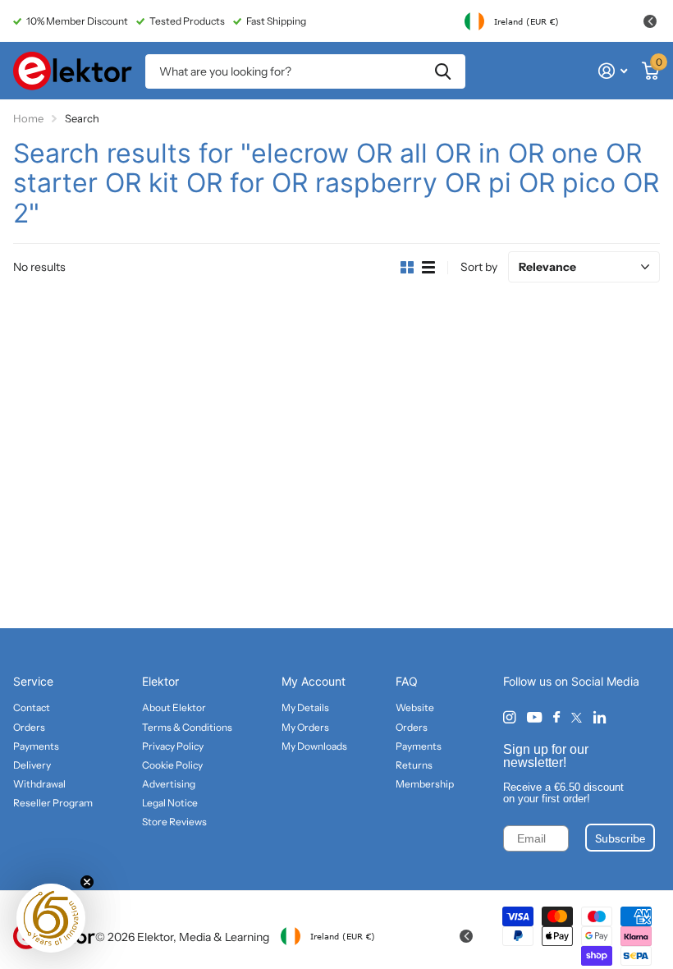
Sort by (478, 266)
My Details (305, 707)
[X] (576, 718)
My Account (314, 681)
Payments (36, 746)
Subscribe (620, 837)
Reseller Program (53, 803)
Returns (414, 765)
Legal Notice (170, 803)
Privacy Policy (173, 746)
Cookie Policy (172, 765)
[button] (50, 918)
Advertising (168, 784)
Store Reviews (174, 821)
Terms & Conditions (187, 727)
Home (28, 118)
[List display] (428, 267)
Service (33, 681)
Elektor (160, 681)
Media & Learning (224, 937)
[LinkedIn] (599, 717)
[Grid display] (407, 267)
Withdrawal (39, 784)
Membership (425, 784)
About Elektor (174, 707)
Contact (31, 707)
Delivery (32, 765)
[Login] (612, 71)
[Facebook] (556, 717)
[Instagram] (509, 717)
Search (442, 71)
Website (415, 707)
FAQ (407, 681)
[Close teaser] (87, 882)
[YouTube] (534, 718)
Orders (29, 727)
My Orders (305, 727)
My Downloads (314, 746)
